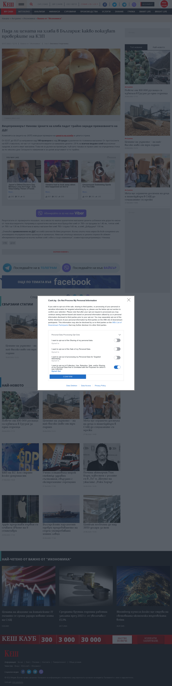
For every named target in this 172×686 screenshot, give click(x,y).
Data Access (86, 386)
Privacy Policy (100, 386)
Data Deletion (71, 386)
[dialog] (86, 343)
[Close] (129, 300)
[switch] (117, 340)
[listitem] (86, 334)
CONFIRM (68, 377)
